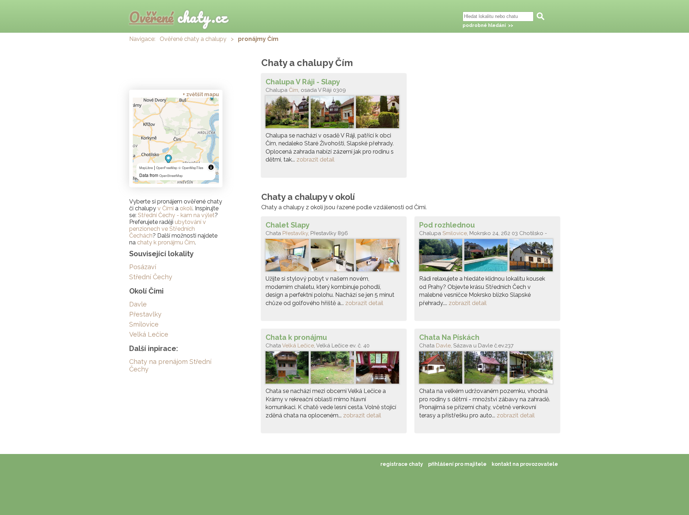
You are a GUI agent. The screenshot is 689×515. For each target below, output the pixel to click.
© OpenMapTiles (190, 167)
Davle (443, 345)
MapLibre (146, 167)
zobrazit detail (315, 159)
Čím (293, 90)
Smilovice (454, 233)
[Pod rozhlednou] (487, 257)
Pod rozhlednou (447, 225)
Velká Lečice (298, 345)
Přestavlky (295, 233)
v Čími (166, 208)
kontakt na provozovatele (525, 464)
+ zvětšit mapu (201, 94)
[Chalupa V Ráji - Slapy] (334, 114)
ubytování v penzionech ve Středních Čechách (167, 229)
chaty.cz (178, 17)
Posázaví (142, 267)
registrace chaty (401, 464)
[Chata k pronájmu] (334, 369)
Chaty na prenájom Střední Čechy (170, 365)
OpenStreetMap (171, 175)
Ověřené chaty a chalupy (193, 39)
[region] (176, 141)
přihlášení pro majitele (457, 464)
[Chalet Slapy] (334, 257)
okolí (186, 208)
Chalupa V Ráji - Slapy (303, 82)
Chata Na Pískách (449, 337)
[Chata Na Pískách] (487, 369)
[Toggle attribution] (211, 167)
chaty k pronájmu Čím (166, 242)
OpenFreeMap (166, 167)
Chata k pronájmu (296, 337)
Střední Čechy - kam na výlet (176, 215)
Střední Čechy (150, 277)
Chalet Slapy (288, 225)
